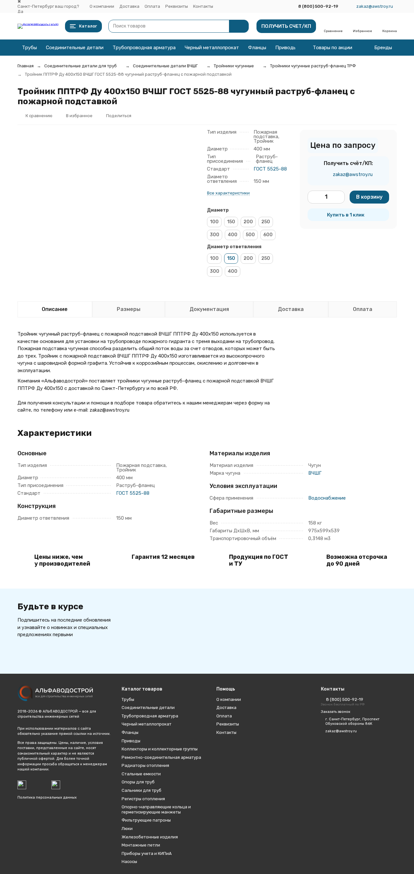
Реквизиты (176, 6)
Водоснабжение (327, 498)
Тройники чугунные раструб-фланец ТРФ (313, 65)
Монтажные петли (141, 845)
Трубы (29, 47)
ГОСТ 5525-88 (270, 169)
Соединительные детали (75, 47)
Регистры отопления (143, 798)
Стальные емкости (141, 773)
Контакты (203, 6)
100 (214, 222)
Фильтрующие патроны (146, 820)
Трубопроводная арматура (144, 47)
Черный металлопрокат (212, 47)
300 (214, 235)
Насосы (129, 861)
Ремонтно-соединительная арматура (161, 757)
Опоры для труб (138, 782)
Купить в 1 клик (346, 215)
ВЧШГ (314, 473)
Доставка (129, 6)
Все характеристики (228, 193)
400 (232, 235)
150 (231, 222)
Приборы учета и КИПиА (147, 853)
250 (265, 222)
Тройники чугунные (234, 65)
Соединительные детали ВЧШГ (165, 65)
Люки (127, 828)
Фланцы (257, 47)
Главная (25, 65)
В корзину (369, 197)
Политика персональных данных (47, 797)
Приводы (286, 47)
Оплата (152, 6)
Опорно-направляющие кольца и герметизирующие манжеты (156, 809)
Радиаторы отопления (145, 765)
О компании (102, 6)
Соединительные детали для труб (80, 65)
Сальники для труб (141, 790)
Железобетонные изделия (150, 837)
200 (248, 222)
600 (268, 235)
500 (250, 235)
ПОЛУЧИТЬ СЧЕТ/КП (286, 26)
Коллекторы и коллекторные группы (160, 749)
